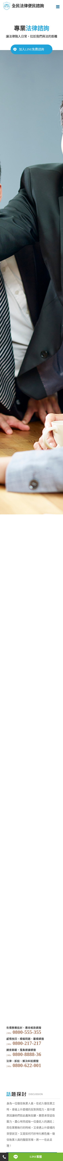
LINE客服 (36, 1156)
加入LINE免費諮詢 (31, 49)
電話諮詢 (4, 1157)
